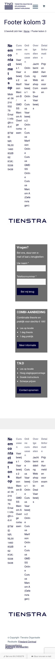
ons (23, 252)
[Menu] (34, 6)
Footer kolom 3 (25, 22)
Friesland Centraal (27, 641)
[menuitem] (25, 647)
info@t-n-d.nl (11, 122)
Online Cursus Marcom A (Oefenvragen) (27, 189)
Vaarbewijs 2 (19, 76)
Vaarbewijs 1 (19, 64)
